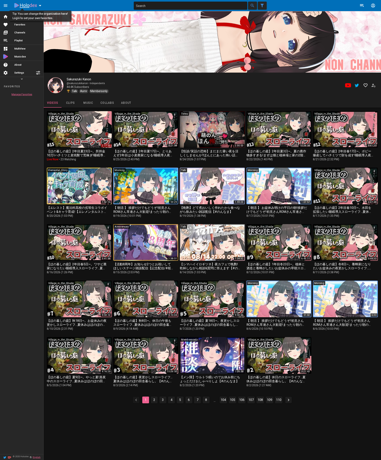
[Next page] (288, 400)
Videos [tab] (52, 102)
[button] (38, 72)
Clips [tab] (70, 102)
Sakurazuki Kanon (79, 79)
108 (260, 400)
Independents (97, 83)
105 (232, 400)
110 (278, 400)
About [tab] (126, 102)
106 (241, 400)
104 (223, 400)
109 (269, 400)
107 (251, 400)
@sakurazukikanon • (78, 83)
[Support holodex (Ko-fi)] (9, 457)
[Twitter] (4, 457)
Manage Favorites (22, 94)
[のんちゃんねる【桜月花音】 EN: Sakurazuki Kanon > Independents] (56, 85)
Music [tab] (88, 102)
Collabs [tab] (107, 102)
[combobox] (190, 6)
